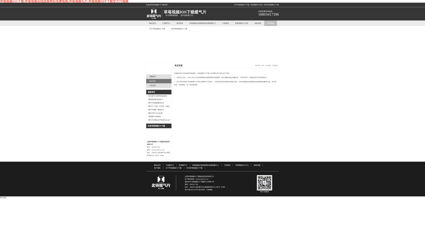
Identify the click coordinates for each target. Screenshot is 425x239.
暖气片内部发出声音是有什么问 (159, 120)
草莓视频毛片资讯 (256, 5)
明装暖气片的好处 (154, 116)
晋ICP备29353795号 (191, 190)
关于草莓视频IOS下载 (241, 5)
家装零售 (180, 23)
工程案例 (225, 23)
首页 (263, 65)
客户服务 (270, 23)
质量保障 (153, 76)
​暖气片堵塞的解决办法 (156, 103)
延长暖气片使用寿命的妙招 (157, 96)
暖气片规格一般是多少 (156, 110)
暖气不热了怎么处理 (155, 113)
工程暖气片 (166, 23)
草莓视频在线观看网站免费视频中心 (202, 23)
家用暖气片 (183, 165)
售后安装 (153, 81)
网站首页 (152, 23)
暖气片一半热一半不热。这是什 (159, 106)
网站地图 (3, 198)
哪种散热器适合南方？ (156, 99)
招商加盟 (257, 23)
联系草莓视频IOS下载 (271, 5)
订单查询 (153, 85)
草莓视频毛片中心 (242, 165)
